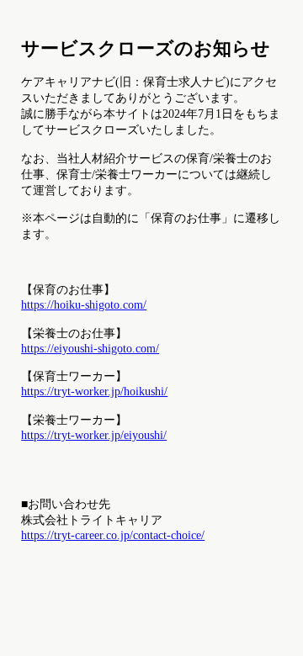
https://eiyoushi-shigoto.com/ (90, 348)
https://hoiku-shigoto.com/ (83, 304)
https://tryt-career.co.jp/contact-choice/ (113, 535)
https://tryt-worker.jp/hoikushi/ (94, 391)
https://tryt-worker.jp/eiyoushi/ (94, 435)
